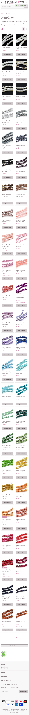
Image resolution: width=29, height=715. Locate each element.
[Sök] (26, 6)
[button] (21, 5)
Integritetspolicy (24, 709)
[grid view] (23, 29)
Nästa (17, 637)
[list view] (26, 29)
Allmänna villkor (5, 709)
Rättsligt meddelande (14, 709)
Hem (2, 13)
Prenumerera (23, 691)
